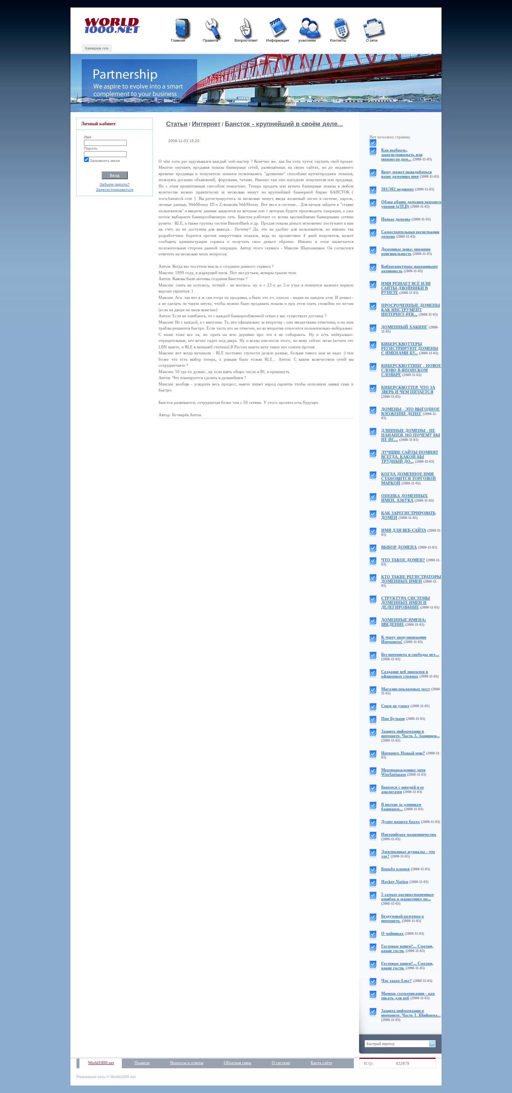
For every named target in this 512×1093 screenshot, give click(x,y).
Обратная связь (237, 1062)
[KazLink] (113, 32)
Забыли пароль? (115, 184)
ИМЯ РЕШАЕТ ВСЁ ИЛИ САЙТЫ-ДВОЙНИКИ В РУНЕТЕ (406, 288)
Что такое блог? (396, 980)
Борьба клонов (395, 869)
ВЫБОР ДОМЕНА (399, 547)
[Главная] (182, 29)
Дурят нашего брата (400, 821)
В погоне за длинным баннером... (401, 806)
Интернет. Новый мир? (403, 753)
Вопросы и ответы (186, 1062)
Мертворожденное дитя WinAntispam (403, 772)
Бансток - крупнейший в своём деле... (284, 123)
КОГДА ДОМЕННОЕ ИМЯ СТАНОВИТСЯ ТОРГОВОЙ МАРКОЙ (408, 478)
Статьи (176, 123)
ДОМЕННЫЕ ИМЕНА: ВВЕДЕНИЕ (403, 622)
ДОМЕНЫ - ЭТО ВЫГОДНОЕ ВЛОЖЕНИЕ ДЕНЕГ (410, 411)
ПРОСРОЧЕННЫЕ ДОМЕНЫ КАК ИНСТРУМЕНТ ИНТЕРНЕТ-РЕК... (410, 309)
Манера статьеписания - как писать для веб (408, 995)
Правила (142, 1062)
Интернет (206, 123)
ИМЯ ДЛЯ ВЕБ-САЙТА (403, 530)
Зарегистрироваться (114, 189)
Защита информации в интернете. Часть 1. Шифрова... (411, 1012)
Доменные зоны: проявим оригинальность (406, 251)
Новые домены (395, 219)
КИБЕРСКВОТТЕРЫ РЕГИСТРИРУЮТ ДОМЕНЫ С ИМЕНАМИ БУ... (409, 348)
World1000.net (101, 1062)
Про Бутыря (393, 718)
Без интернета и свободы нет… (410, 654)
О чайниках (392, 933)
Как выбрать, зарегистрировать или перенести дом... (401, 154)
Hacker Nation (394, 881)
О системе (281, 1062)
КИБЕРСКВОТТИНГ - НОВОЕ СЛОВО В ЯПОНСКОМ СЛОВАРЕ (411, 370)
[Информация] (277, 29)
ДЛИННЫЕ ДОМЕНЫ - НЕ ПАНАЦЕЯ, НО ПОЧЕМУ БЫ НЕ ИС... (410, 435)
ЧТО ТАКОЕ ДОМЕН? (403, 560)
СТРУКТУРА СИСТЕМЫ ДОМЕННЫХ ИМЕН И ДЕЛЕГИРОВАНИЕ (405, 602)
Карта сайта (321, 1062)
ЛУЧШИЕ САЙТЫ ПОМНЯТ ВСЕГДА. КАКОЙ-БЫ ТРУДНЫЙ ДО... (409, 456)
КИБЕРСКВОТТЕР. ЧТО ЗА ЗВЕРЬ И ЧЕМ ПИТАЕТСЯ (408, 389)
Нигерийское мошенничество (408, 834)
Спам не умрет (395, 705)
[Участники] (309, 29)
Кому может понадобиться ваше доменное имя (406, 173)
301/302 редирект (397, 189)
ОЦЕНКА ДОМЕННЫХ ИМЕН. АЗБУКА (404, 497)
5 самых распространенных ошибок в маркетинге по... (407, 896)
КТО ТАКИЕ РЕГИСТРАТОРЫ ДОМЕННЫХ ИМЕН (411, 578)
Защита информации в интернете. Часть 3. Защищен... (410, 733)
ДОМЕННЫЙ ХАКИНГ (404, 327)
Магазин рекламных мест (405, 689)
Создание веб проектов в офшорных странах (404, 673)
